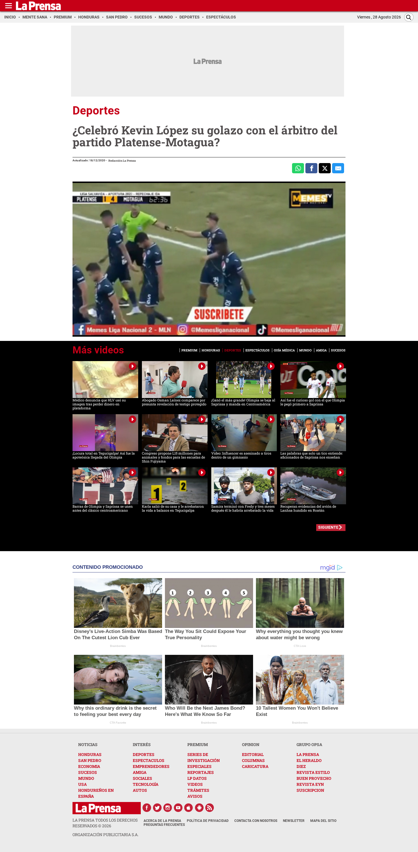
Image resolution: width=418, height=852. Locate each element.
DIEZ (301, 766)
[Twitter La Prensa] (157, 807)
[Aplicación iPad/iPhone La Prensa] (188, 807)
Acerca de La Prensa (162, 821)
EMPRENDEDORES (151, 766)
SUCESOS (87, 772)
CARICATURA (255, 766)
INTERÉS (142, 744)
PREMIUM (197, 744)
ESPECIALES (199, 766)
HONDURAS (90, 754)
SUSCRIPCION (310, 790)
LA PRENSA (308, 754)
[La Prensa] (98, 808)
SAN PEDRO (89, 760)
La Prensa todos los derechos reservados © (105, 822)
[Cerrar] (336, 315)
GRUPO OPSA (309, 744)
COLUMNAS (253, 760)
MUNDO (86, 778)
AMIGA (139, 772)
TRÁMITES (198, 790)
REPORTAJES (200, 772)
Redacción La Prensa (122, 161)
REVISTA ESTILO (313, 772)
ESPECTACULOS (148, 760)
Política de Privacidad (208, 821)
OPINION (250, 744)
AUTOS (140, 790)
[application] (209, 259)
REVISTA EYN (310, 784)
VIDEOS (195, 784)
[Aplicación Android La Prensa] (199, 807)
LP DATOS (197, 778)
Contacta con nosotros (255, 821)
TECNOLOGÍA (145, 784)
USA (82, 784)
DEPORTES (143, 754)
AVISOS (194, 796)
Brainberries (118, 645)
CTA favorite (118, 722)
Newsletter (294, 821)
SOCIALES (142, 778)
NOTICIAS (88, 744)
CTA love (300, 645)
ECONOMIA (89, 766)
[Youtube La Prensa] (178, 807)
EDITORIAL (253, 754)
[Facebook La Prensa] (146, 807)
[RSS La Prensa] (209, 807)
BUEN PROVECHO (314, 778)
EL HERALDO (309, 760)
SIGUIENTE (328, 527)
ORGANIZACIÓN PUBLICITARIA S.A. (105, 834)
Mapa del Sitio (323, 821)
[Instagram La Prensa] (167, 807)
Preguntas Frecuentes (164, 825)
